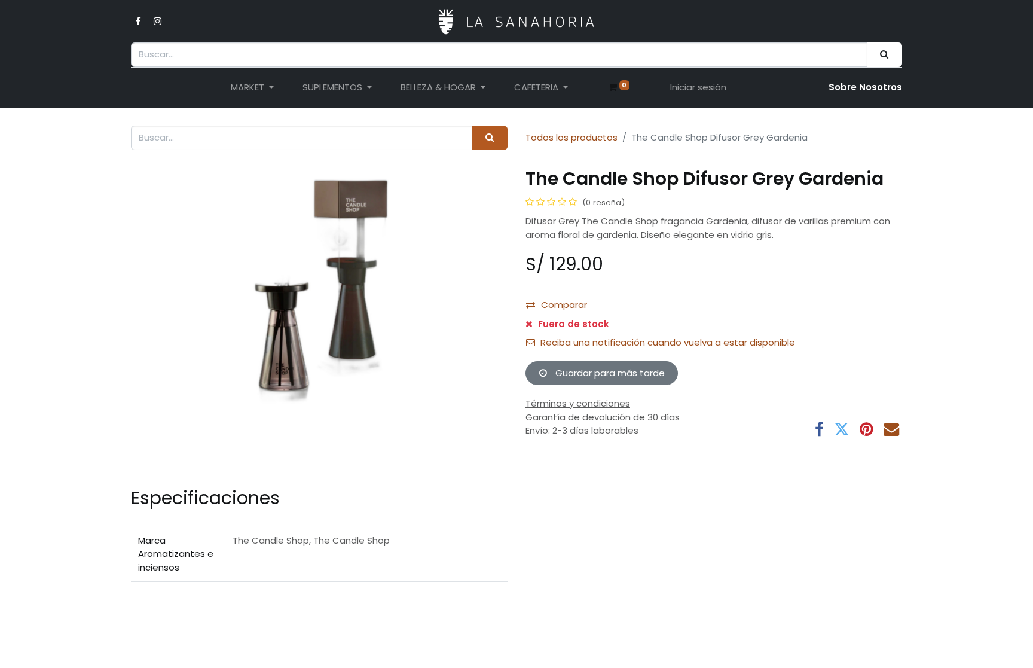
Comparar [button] (564, 304)
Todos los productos (571, 137)
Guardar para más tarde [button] (609, 373)
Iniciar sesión (698, 87)
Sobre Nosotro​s (865, 87)
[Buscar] (884, 54)
